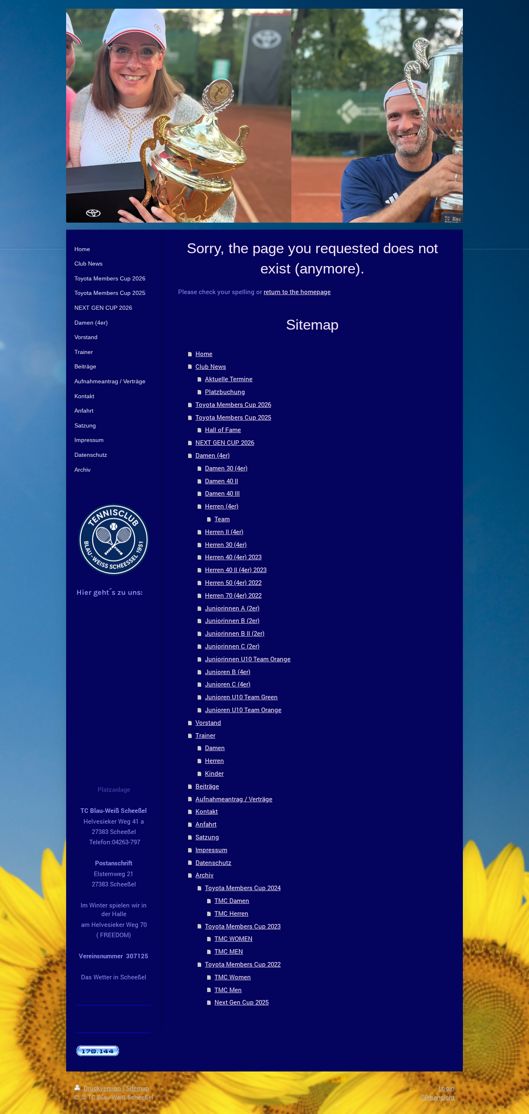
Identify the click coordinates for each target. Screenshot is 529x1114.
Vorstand (208, 722)
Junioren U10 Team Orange (243, 709)
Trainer (205, 735)
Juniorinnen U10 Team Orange (248, 659)
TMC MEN (228, 951)
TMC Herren (231, 913)
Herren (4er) (221, 506)
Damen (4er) (212, 455)
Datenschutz (213, 862)
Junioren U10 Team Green (241, 697)
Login (446, 1088)
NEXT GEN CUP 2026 (224, 442)
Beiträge (207, 786)
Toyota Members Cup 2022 (243, 964)
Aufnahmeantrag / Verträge (233, 799)
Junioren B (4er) (227, 671)
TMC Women (232, 977)
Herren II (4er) (224, 531)
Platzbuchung (225, 391)
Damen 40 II (221, 481)
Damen (215, 747)
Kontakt (206, 811)
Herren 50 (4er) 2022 (233, 582)
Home (203, 353)
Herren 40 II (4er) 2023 (236, 569)
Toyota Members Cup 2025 (233, 417)
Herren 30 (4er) (226, 544)
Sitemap (137, 1088)
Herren (214, 760)
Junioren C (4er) (227, 684)
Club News (210, 366)
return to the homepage (297, 291)
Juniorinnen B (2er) (232, 620)
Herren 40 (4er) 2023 (233, 557)
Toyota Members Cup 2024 (243, 888)
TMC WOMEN (233, 938)
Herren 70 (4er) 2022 (233, 595)
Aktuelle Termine (229, 379)
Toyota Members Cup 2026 (233, 404)
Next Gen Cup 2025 (241, 1002)
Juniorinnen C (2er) (232, 646)
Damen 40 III (222, 493)
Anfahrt (206, 824)
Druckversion (102, 1088)
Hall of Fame (223, 429)
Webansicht (438, 1097)
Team (222, 519)
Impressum (211, 850)
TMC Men (228, 990)
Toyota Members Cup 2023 (243, 926)
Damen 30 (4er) (226, 468)
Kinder (214, 773)
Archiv (204, 875)
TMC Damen (231, 900)
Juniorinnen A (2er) (232, 608)
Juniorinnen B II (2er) (234, 633)
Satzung (207, 837)
